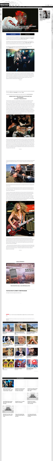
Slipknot (22, 38)
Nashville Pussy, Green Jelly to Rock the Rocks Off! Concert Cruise (8, 415)
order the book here (30, 94)
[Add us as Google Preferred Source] (48, 5)
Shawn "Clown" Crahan (28, 42)
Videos (16, 5)
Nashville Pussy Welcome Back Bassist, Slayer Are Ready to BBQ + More (32, 389)
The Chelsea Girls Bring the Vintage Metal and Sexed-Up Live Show (32, 415)
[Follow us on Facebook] (50, 5)
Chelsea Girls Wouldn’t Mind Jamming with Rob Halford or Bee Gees (20, 415)
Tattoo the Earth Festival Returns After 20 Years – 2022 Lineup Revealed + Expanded (8, 389)
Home (10, 5)
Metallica (32, 38)
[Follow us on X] (52, 5)
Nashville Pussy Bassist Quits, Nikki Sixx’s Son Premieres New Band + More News (20, 389)
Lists (18, 5)
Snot (10, 92)
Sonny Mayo (15, 92)
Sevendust (26, 38)
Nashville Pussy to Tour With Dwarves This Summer (19, 402)
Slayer (24, 38)
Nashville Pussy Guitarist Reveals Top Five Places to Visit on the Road (32, 402)
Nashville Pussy (11, 47)
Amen (23, 92)
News (13, 5)
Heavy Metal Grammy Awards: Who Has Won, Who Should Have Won (7, 402)
